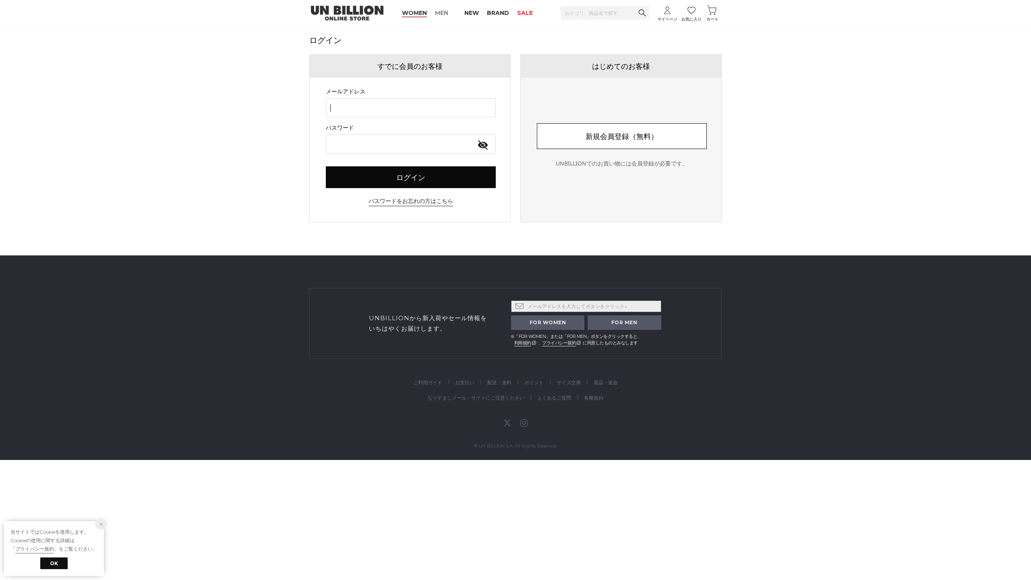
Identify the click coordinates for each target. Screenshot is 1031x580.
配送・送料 (499, 382)
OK (54, 563)
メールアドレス (345, 91)
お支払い (464, 382)
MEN (441, 13)
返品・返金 (606, 382)
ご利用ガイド (427, 382)
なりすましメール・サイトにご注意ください (476, 398)
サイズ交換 (569, 382)
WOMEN (414, 13)
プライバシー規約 (559, 343)
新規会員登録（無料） (622, 136)
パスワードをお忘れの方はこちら (411, 201)
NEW (471, 13)
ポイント (534, 382)
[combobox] (411, 107)
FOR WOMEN (548, 322)
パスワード (340, 127)
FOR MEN (624, 322)
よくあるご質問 (554, 398)
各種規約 (593, 398)
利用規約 (522, 343)
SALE (525, 13)
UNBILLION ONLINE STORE (347, 13)
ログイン (410, 177)
